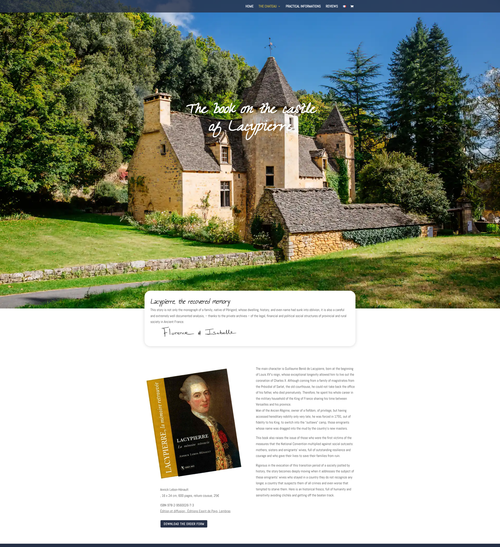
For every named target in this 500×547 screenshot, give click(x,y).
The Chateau (268, 6)
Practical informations (303, 6)
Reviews (332, 6)
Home (250, 6)
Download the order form (184, 524)
